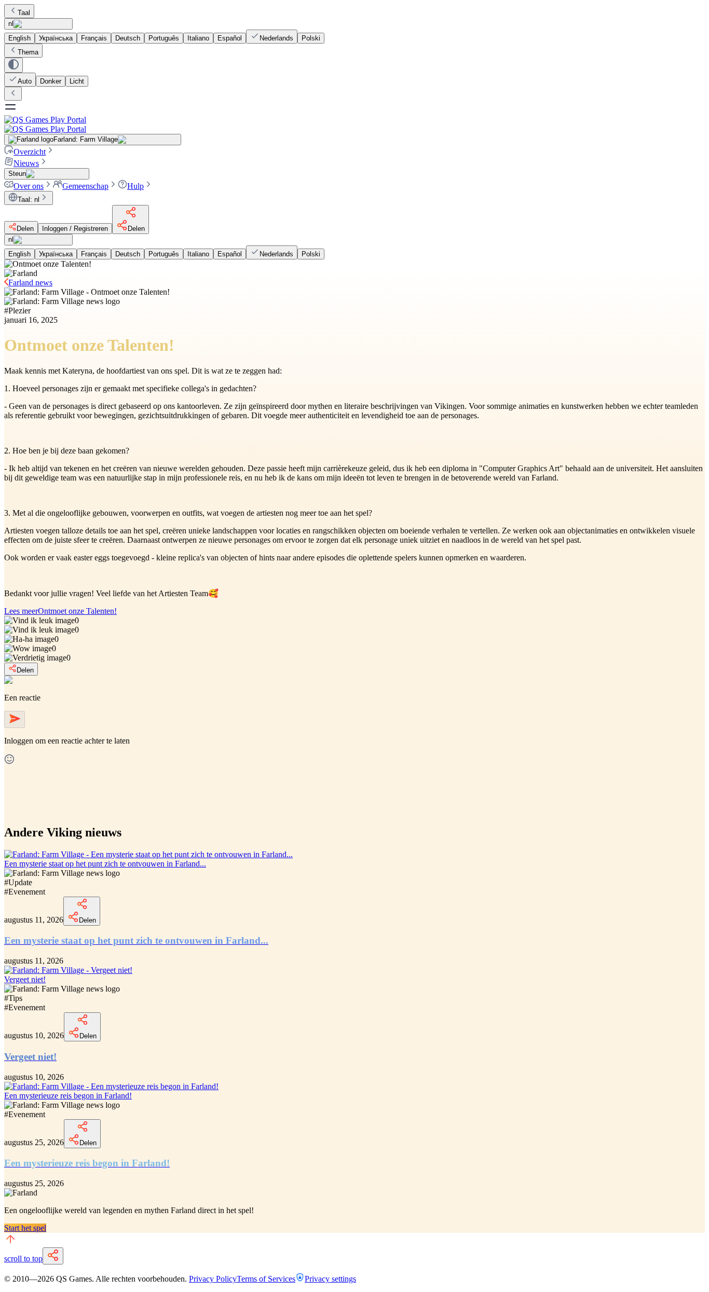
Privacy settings (330, 1278)
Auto (25, 81)
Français (94, 38)
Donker (50, 81)
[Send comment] (14, 719)
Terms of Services (266, 1278)
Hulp (135, 186)
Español (229, 38)
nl (10, 24)
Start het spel (25, 1228)
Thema (28, 52)
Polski (311, 38)
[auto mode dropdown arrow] (13, 65)
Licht (77, 81)
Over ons (28, 186)
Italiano (198, 38)
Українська (56, 38)
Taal (24, 13)
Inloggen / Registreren (75, 228)
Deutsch (127, 38)
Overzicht (29, 151)
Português (163, 38)
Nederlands (276, 38)
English (19, 38)
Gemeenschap (85, 186)
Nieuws (26, 163)
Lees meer (60, 611)
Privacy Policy (213, 1278)
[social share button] (53, 1255)
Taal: (28, 199)
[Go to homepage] (354, 124)
